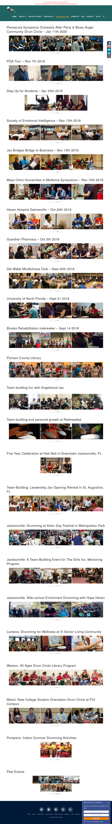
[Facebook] (41, 809)
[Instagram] (70, 809)
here (63, 3)
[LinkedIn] (56, 809)
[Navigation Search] (103, 16)
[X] (48, 809)
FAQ (72, 814)
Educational (49, 814)
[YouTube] (63, 809)
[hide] (110, 41)
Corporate (40, 814)
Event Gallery (59, 814)
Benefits (67, 814)
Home (28, 814)
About (34, 814)
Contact (77, 814)
